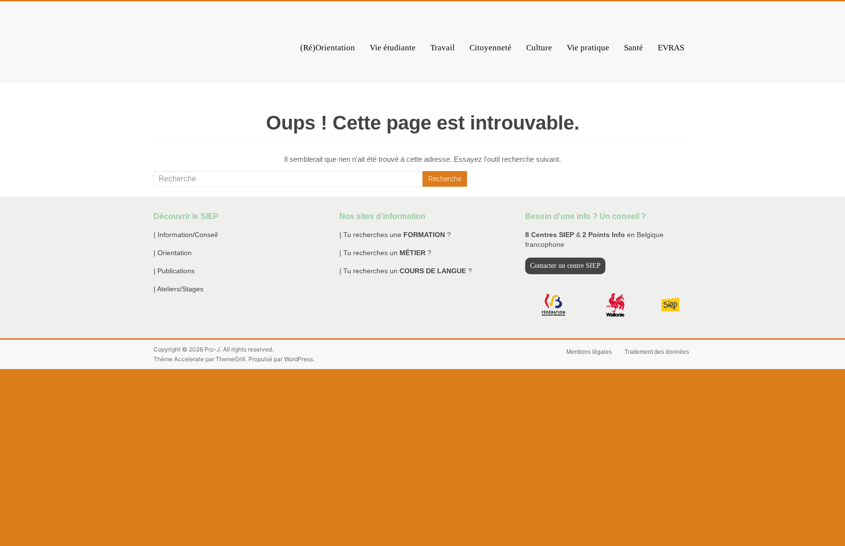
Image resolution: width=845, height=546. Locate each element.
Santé (633, 47)
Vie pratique (588, 47)
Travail (442, 47)
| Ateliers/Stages (178, 289)
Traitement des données (656, 352)
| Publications (174, 271)
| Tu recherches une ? (395, 235)
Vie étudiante (393, 47)
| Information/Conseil (186, 235)
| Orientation (173, 253)
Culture (539, 47)
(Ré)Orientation (327, 47)
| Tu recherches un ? (385, 253)
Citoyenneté (490, 47)
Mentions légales (589, 352)
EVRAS (671, 47)
